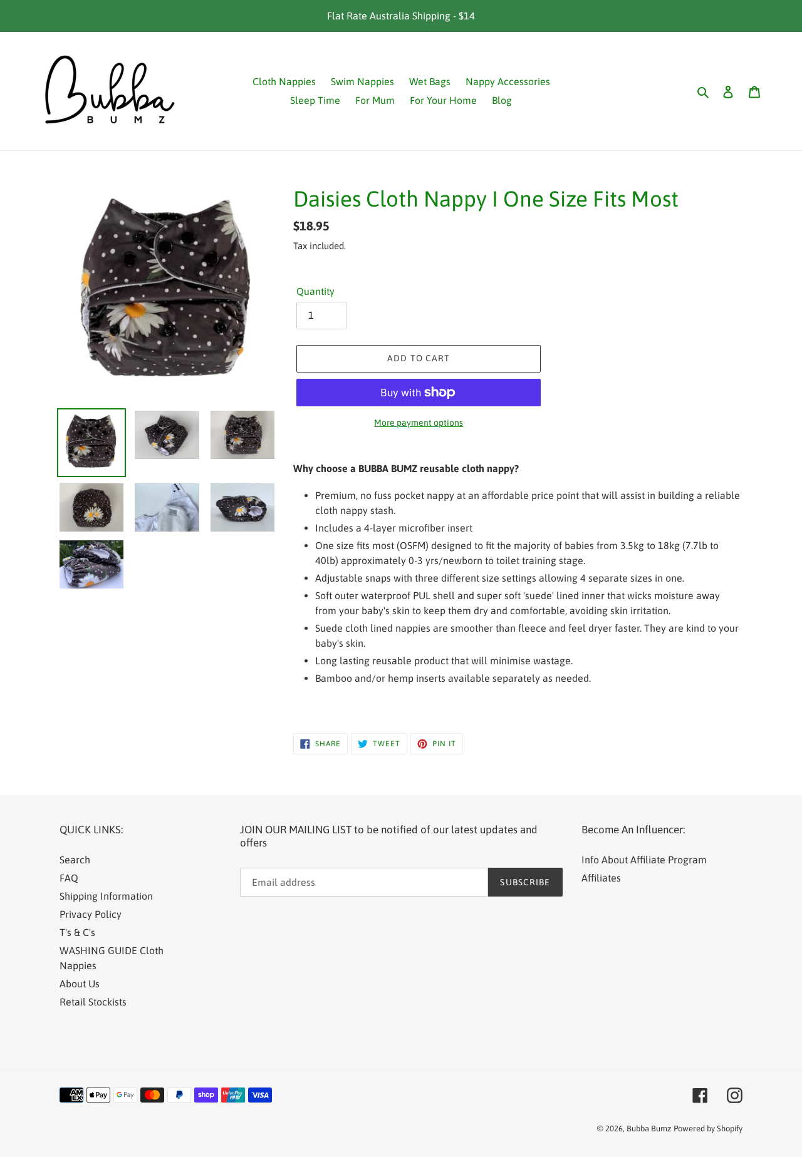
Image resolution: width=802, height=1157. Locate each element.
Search (75, 859)
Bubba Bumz (649, 1128)
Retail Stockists (93, 1001)
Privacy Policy (91, 914)
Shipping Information (106, 896)
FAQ (69, 877)
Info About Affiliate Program (644, 859)
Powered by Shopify (708, 1128)
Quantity (315, 291)
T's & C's (77, 932)
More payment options (418, 423)
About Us (80, 983)
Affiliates (601, 877)
